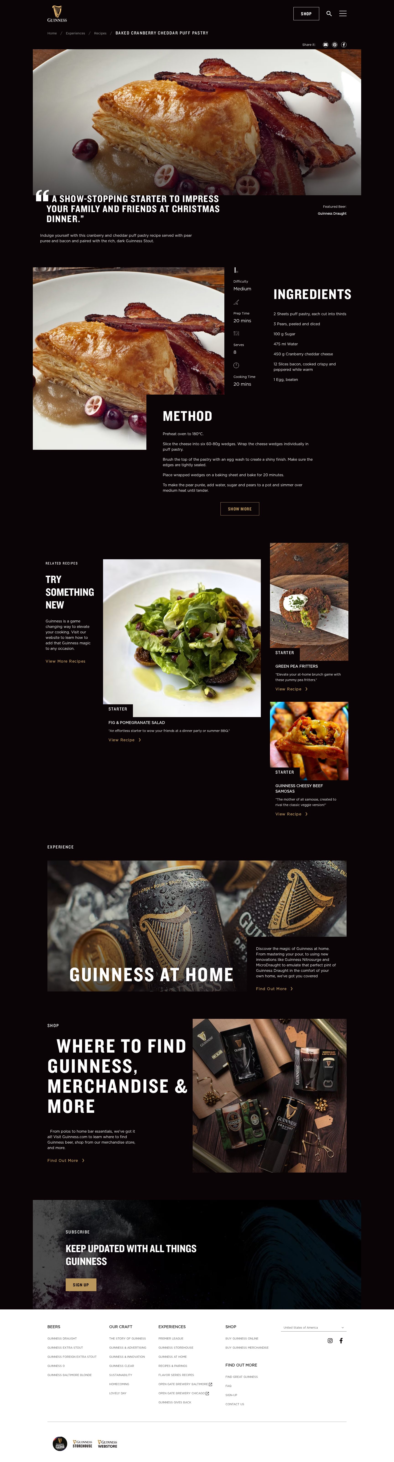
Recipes (100, 33)
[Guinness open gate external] (60, 1443)
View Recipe (122, 740)
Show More (240, 509)
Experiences (75, 33)
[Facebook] (341, 1340)
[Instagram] (330, 1340)
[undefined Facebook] (344, 44)
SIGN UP (81, 1285)
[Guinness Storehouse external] (82, 1443)
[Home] (57, 13)
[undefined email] (325, 44)
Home (52, 33)
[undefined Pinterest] (334, 44)
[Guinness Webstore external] (107, 1443)
